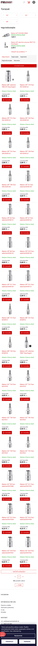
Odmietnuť (9, 641)
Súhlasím (27, 641)
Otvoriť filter (19, 66)
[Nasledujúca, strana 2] (19, 576)
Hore (20, 585)
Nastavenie (18, 635)
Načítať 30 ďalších (19, 571)
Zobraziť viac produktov (18, 51)
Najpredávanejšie (7, 60)
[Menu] (34, 2)
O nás (2, 610)
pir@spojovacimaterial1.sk (11, 621)
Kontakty (3, 612)
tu (20, 631)
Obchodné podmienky (7, 607)
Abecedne (17, 60)
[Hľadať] (24, 2)
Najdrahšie (23, 57)
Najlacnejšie (14, 57)
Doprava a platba (6, 605)
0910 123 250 (8, 624)
